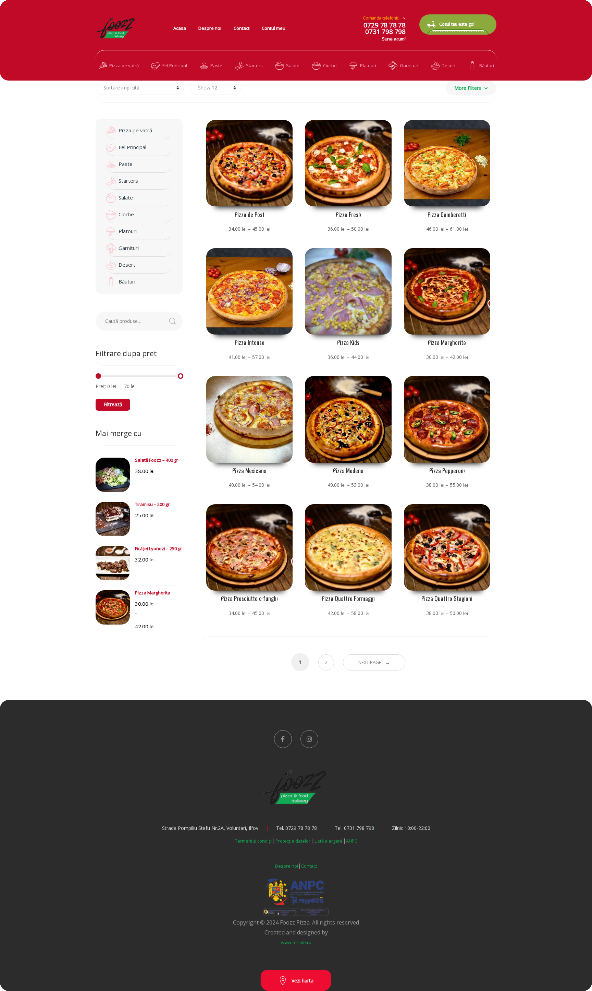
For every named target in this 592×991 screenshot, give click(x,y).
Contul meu (273, 28)
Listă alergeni (328, 841)
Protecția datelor (293, 841)
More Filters (467, 88)
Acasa (179, 28)
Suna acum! (394, 39)
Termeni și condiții (253, 841)
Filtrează (112, 404)
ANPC (351, 841)
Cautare (176, 321)
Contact (241, 28)
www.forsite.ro (296, 942)
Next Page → (374, 662)
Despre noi (209, 28)
